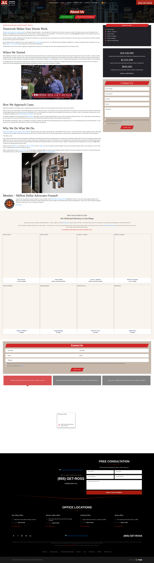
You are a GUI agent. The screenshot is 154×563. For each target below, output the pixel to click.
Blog (84, 551)
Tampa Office (118, 515)
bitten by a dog (15, 146)
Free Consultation (66, 17)
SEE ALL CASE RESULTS (127, 73)
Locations (95, 2)
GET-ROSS (133, 535)
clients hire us (66, 222)
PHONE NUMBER (120, 476)
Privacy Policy (118, 123)
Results (76, 2)
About (62, 2)
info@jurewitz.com (71, 483)
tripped (41, 146)
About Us (44, 551)
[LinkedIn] (30, 536)
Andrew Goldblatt (111, 38)
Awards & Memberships (113, 40)
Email (108, 104)
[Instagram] (22, 536)
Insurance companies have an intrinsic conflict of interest (16, 131)
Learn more (18, 204)
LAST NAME (118, 471)
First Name (109, 88)
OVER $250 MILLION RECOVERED (85, 17)
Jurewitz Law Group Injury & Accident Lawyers (14, 32)
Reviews (69, 2)
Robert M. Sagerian (112, 36)
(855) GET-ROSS (145, 3)
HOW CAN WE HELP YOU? (93, 481)
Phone (107, 99)
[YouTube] (26, 536)
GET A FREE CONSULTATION (145, 1)
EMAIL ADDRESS (92, 476)
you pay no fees (22, 150)
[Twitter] (18, 536)
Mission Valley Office (53, 515)
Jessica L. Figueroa (112, 31)
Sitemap (99, 551)
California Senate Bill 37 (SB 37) (70, 545)
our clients (30, 116)
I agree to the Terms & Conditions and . (113, 123)
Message (108, 109)
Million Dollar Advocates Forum (58, 199)
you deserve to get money (110, 225)
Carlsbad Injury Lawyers (67, 551)
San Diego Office (17, 515)
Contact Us (92, 551)
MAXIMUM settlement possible (25, 113)
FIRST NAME (91, 471)
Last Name (109, 94)
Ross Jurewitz (6, 55)
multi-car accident (30, 146)
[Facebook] (13, 536)
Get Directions (16, 526)
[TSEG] (135, 559)
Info (81, 2)
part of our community (12, 43)
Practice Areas (53, 2)
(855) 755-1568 (21, 522)
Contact (87, 2)
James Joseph (110, 33)
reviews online (38, 42)
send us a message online (48, 151)
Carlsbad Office (85, 515)
